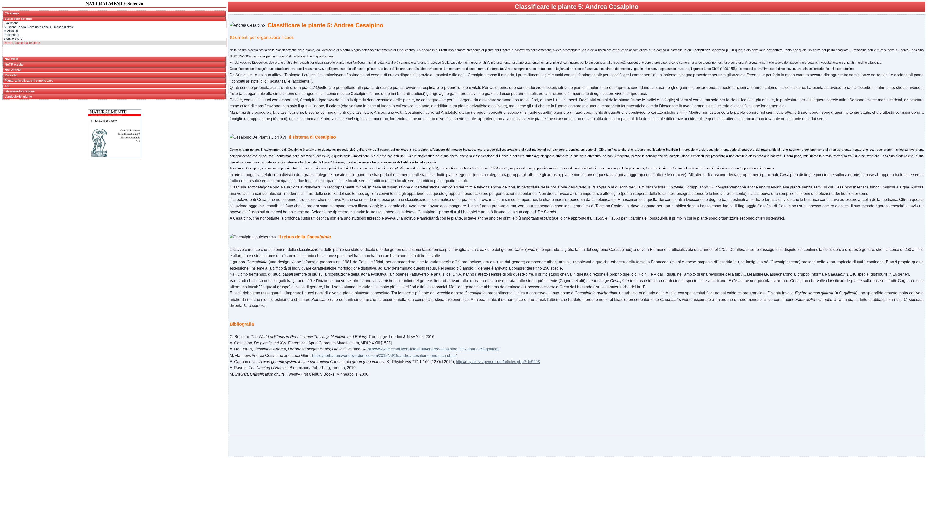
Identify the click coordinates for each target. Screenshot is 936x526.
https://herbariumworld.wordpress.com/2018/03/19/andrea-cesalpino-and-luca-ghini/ (384, 355)
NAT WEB (11, 59)
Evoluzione (11, 23)
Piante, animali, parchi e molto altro (29, 80)
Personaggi (11, 35)
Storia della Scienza (18, 18)
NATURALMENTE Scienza (114, 3)
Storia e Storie (13, 38)
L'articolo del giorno (18, 96)
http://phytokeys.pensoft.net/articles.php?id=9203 (498, 362)
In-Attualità (11, 31)
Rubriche (11, 75)
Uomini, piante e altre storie (22, 43)
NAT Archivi (13, 70)
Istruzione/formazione (20, 91)
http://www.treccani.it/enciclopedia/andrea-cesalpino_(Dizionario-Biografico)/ (433, 349)
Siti (7, 86)
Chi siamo (12, 13)
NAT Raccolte (14, 64)
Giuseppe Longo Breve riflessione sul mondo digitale (39, 27)
